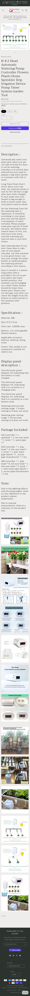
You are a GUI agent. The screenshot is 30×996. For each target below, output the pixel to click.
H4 (15, 111)
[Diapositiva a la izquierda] (11, 52)
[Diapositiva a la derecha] (18, 52)
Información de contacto (15, 992)
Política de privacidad (22, 987)
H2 (9, 111)
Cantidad (3, 114)
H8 (3, 111)
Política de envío (21, 990)
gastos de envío (6, 101)
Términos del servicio (11, 990)
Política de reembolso (12, 987)
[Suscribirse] (25, 944)
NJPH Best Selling (14, 985)
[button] (3, 10)
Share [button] (4, 916)
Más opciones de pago (15, 131)
